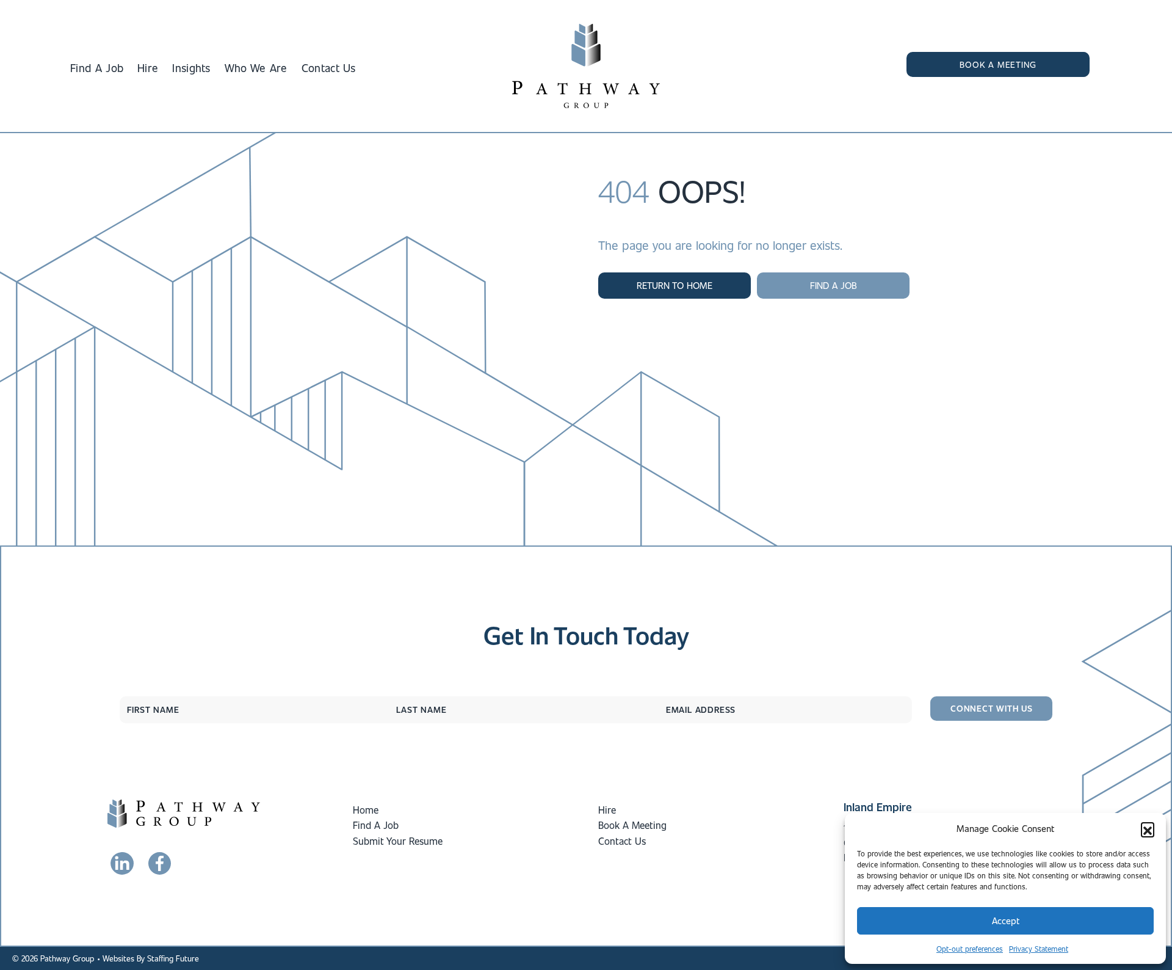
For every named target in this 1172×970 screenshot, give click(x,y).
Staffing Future (173, 958)
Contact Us (622, 840)
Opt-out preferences (969, 949)
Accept (1005, 920)
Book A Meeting (632, 825)
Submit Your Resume (398, 840)
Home (365, 809)
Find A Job (376, 825)
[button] (1147, 829)
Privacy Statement (1038, 949)
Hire (607, 809)
